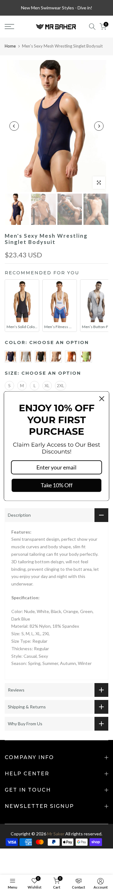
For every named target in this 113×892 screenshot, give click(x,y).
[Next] (99, 126)
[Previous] (14, 126)
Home (10, 45)
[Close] (101, 398)
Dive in (84, 7)
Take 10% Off (57, 485)
